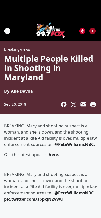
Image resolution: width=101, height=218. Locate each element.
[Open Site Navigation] (7, 31)
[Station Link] (50, 30)
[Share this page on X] (73, 104)
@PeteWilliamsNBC (74, 193)
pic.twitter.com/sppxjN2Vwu (33, 199)
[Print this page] (93, 104)
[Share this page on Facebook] (63, 104)
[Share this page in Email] (83, 104)
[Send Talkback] (82, 31)
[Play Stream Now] (92, 31)
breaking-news (17, 49)
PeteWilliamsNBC (74, 144)
